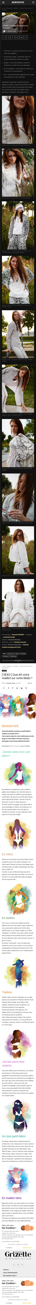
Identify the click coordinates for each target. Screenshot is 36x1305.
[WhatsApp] (17, 37)
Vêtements (13, 656)
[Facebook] (4, 37)
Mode (17, 653)
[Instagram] (18, 1264)
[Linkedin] (21, 37)
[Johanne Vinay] (4, 31)
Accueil (4, 8)
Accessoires (10, 653)
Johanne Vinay (12, 31)
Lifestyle (15, 8)
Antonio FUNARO (18, 635)
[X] (8, 37)
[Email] (26, 37)
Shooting (23, 653)
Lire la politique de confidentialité (10, 1297)
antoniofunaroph (9, 637)
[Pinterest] (13, 37)
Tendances (6, 656)
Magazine (9, 8)
